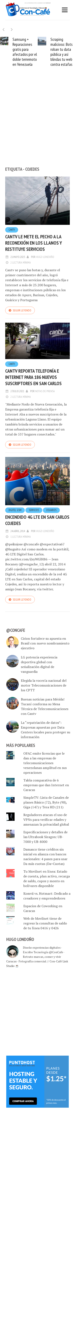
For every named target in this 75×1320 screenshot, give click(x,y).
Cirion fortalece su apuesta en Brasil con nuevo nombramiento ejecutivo (45, 643)
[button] (11, 29)
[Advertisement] (37, 123)
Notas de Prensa (45, 391)
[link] (37, 1081)
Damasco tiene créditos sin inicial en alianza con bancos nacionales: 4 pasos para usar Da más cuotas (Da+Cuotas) (45, 856)
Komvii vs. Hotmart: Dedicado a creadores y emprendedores (46, 896)
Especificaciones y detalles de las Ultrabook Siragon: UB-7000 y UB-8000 (45, 837)
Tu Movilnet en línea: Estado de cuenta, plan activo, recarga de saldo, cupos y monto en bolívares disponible (46, 878)
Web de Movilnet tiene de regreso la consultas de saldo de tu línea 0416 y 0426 (45, 923)
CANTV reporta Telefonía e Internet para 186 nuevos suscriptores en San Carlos (33, 377)
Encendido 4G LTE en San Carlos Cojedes (37, 520)
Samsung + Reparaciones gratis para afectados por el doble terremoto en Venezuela (24, 52)
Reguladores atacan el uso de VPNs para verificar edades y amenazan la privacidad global (46, 819)
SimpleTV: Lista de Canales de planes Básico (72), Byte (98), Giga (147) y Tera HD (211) (46, 802)
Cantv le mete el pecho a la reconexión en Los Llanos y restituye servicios (33, 242)
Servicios (34, 510)
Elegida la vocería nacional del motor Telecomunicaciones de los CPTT (43, 685)
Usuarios (51, 510)
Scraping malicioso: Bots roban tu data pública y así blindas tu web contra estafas (61, 52)
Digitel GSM (15, 510)
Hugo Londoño (45, 257)
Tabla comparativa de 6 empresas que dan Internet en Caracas (46, 785)
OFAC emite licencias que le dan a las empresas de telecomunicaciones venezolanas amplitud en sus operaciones (45, 763)
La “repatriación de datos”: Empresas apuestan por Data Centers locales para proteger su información (45, 729)
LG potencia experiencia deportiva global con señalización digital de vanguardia (39, 664)
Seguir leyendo (22, 310)
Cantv (12, 229)
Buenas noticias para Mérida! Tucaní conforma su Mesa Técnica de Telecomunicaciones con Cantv (44, 706)
